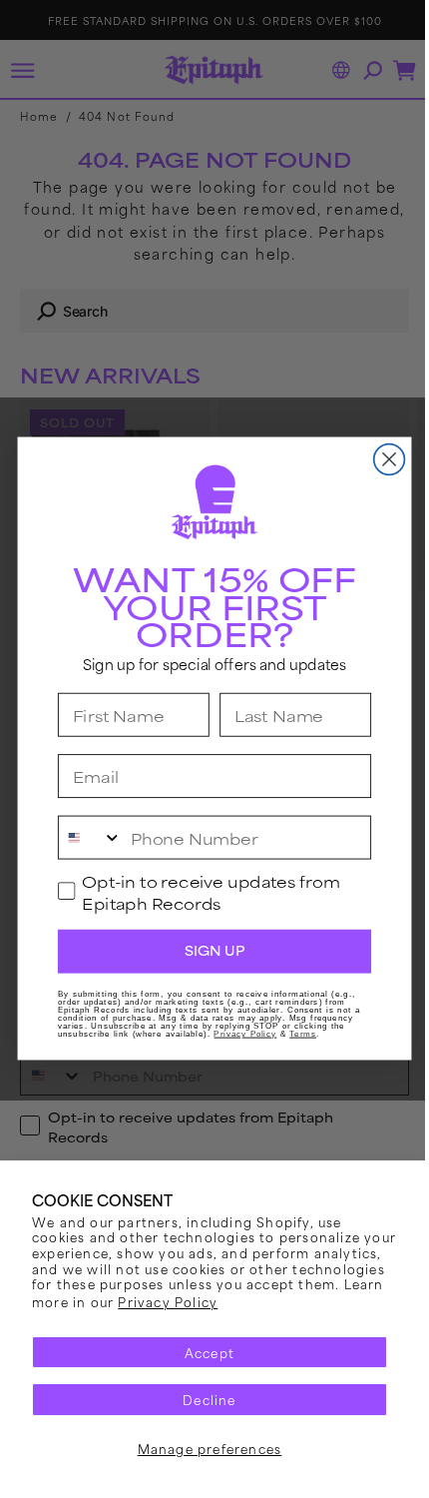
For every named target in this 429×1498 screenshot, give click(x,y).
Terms (295, 1034)
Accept (201, 1352)
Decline (202, 1399)
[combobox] (82, 838)
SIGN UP (207, 951)
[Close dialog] (381, 459)
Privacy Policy (309, 1301)
